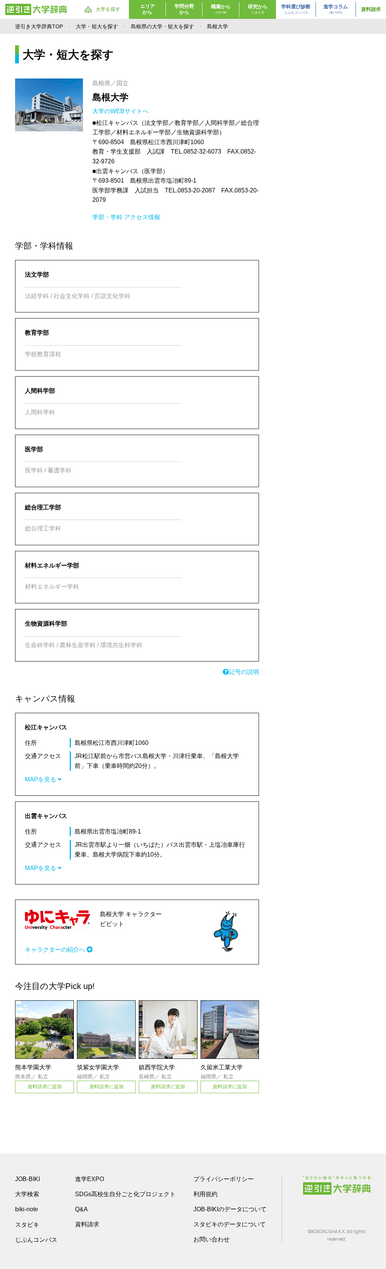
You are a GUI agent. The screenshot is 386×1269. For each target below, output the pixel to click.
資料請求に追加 (45, 1086)
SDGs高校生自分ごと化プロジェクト (125, 1194)
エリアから (147, 9)
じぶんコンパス (36, 1239)
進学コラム (335, 9)
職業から (221, 9)
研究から (258, 9)
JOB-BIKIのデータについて (230, 1209)
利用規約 (205, 1194)
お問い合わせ (211, 1239)
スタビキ (27, 1224)
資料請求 (371, 9)
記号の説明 (244, 672)
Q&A (81, 1209)
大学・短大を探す (97, 26)
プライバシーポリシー (223, 1179)
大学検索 (27, 1194)
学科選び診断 (296, 9)
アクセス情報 (142, 217)
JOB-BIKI (27, 1179)
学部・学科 (107, 217)
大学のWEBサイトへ (121, 111)
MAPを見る (41, 779)
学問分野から (184, 9)
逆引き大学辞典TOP (39, 26)
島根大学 (110, 97)
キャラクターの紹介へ (56, 949)
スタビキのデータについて (229, 1224)
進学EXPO (89, 1179)
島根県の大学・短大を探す (162, 26)
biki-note (26, 1209)
